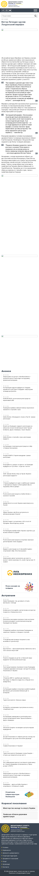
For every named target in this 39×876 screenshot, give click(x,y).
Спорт (5, 861)
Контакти (6, 867)
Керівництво (7, 850)
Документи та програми (10, 858)
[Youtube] (10, 10)
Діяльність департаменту (11, 853)
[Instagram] (6, 10)
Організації (6, 864)
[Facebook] (3, 10)
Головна (5, 847)
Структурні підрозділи (10, 856)
